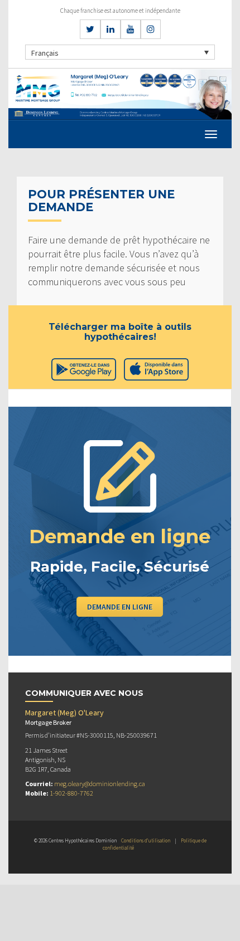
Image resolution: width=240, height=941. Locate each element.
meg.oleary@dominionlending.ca (99, 783)
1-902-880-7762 (71, 793)
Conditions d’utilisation (145, 840)
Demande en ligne (119, 607)
